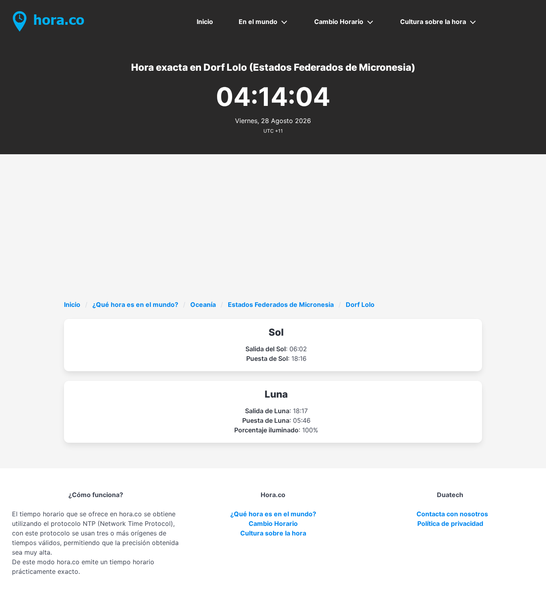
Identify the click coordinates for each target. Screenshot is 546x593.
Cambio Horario (338, 22)
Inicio (205, 22)
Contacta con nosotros (452, 514)
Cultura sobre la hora (433, 22)
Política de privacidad (450, 523)
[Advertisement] (304, 240)
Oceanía (203, 304)
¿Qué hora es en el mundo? (135, 304)
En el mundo (258, 22)
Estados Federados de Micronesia (281, 304)
